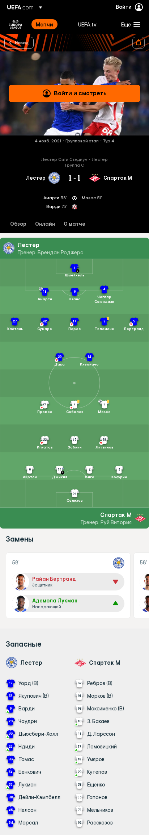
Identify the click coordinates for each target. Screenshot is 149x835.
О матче (74, 224)
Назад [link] (22, 42)
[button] (129, 24)
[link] (44, 24)
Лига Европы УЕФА (15, 24)
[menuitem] (51, 24)
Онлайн (45, 224)
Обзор (18, 224)
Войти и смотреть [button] (80, 93)
